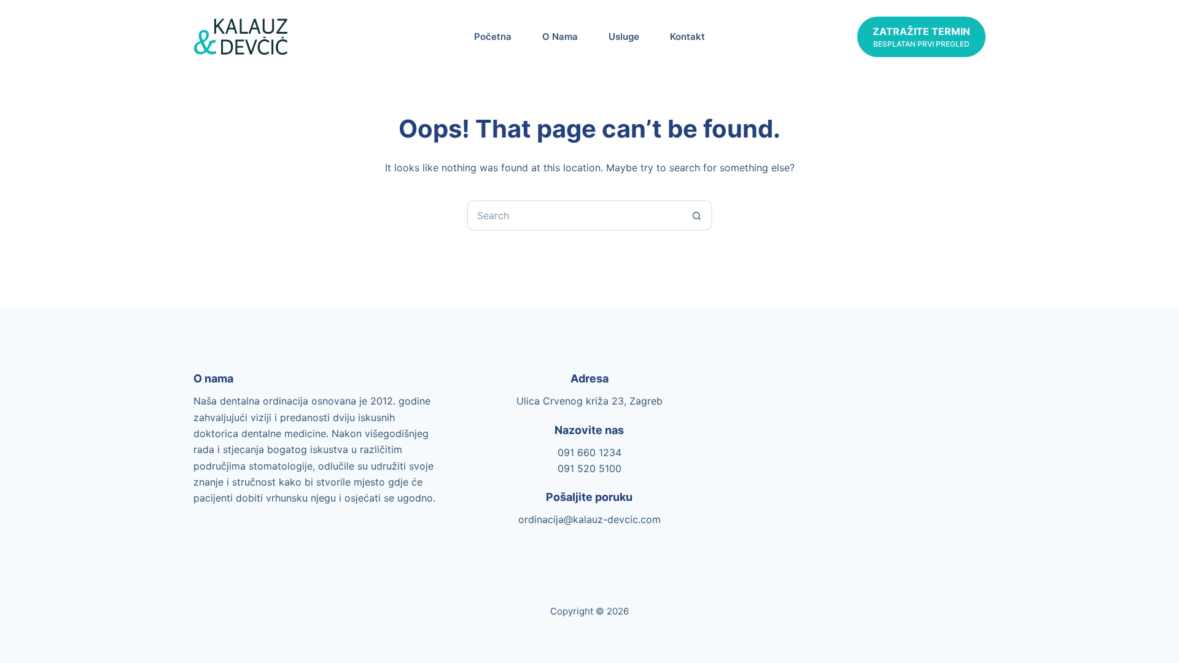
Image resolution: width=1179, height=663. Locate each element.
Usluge (624, 36)
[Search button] (697, 215)
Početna (493, 36)
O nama (560, 36)
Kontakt (687, 36)
